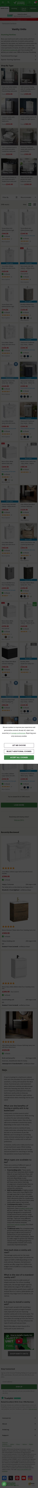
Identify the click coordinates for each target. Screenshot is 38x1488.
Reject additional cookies (19, 751)
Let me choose (19, 745)
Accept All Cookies (19, 757)
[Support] (4, 1484)
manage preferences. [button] (18, 733)
